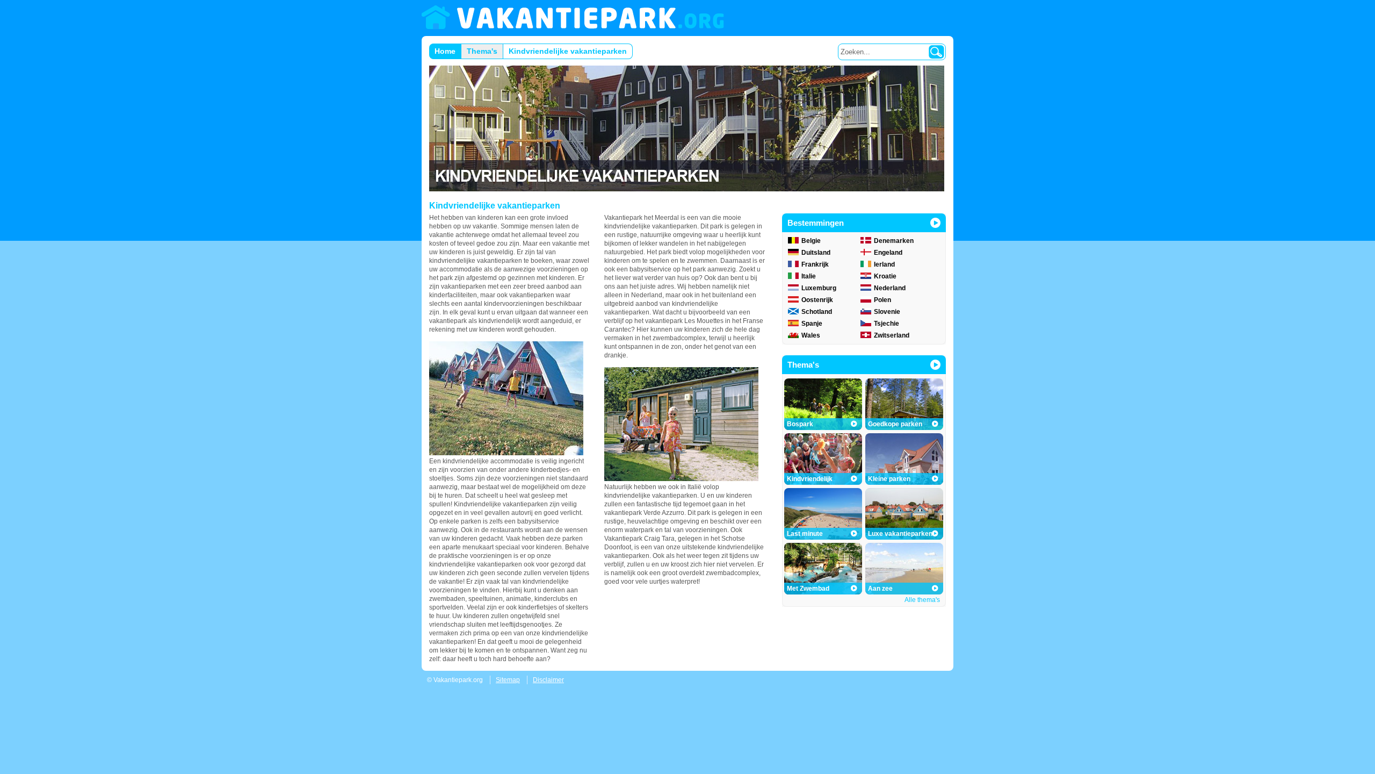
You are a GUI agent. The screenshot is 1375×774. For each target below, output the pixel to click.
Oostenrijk (817, 300)
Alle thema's (922, 600)
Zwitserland (891, 335)
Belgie (811, 241)
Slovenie (887, 312)
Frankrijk (815, 264)
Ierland (884, 264)
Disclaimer (548, 680)
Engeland (888, 252)
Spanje (811, 323)
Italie (808, 276)
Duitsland (815, 252)
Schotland (816, 312)
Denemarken (894, 241)
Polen (882, 300)
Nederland (890, 288)
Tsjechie (886, 323)
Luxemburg (818, 288)
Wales (810, 335)
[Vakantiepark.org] (573, 18)
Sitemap (508, 680)
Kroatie (885, 276)
